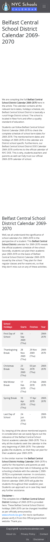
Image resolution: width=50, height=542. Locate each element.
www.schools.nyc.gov (12, 514)
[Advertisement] (25, 71)
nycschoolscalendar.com (31, 528)
